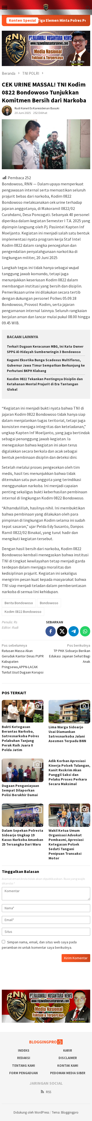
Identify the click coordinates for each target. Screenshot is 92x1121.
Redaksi (23, 1058)
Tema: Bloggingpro (65, 1112)
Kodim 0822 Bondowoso (23, 611)
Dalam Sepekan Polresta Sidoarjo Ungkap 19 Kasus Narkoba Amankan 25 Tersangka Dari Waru (22, 837)
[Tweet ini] (62, 631)
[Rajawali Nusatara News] (46, 7)
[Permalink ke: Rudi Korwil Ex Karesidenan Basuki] (7, 110)
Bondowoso (49, 603)
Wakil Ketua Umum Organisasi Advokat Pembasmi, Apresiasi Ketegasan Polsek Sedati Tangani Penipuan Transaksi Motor (66, 844)
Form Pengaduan (23, 1073)
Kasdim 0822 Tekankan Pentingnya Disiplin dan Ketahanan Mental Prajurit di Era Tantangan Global (45, 384)
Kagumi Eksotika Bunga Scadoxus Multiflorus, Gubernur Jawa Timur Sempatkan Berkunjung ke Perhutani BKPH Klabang (46, 365)
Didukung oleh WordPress (31, 1112)
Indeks (23, 1050)
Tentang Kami (23, 1065)
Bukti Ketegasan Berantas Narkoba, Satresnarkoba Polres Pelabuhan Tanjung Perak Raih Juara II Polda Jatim (20, 738)
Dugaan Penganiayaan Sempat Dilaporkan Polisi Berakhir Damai (20, 790)
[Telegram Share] (73, 631)
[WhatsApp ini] (85, 631)
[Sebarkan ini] (50, 631)
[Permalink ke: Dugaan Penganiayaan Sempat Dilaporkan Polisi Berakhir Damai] (22, 770)
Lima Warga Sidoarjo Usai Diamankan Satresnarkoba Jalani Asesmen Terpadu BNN (67, 734)
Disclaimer (68, 1058)
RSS (48, 1092)
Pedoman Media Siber (67, 1073)
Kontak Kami (67, 1065)
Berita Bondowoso (19, 603)
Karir (67, 1050)
